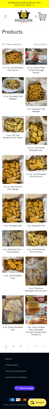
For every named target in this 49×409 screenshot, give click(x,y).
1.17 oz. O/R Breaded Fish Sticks (13, 68)
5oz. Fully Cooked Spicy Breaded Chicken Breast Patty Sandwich (36, 331)
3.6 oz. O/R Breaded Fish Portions (36, 175)
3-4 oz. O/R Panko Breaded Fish (36, 149)
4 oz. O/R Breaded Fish (13, 276)
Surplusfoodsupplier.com (20, 405)
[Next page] (43, 346)
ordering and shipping (16, 377)
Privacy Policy (12, 365)
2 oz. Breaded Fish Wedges (36, 110)
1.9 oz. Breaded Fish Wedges (13, 97)
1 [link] (6, 346)
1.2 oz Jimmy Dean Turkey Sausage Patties (36, 70)
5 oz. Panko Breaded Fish (13, 328)
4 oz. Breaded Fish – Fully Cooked (13, 250)
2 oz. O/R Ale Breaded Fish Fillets (13, 136)
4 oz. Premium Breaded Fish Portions (36, 289)
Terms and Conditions (15, 371)
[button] (5, 16)
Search (8, 359)
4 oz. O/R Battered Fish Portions (36, 250)
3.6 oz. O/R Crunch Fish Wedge (13, 188)
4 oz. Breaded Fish (13, 225)
